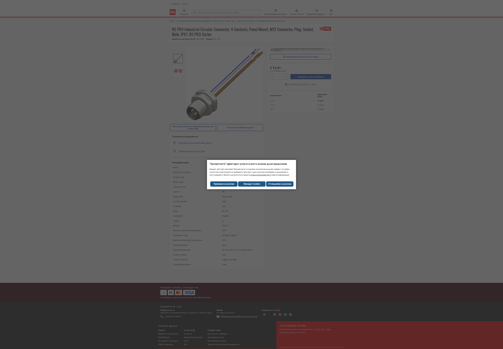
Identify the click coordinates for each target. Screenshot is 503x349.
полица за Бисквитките (260, 175)
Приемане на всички (224, 184)
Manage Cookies (252, 184)
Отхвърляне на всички (279, 184)
